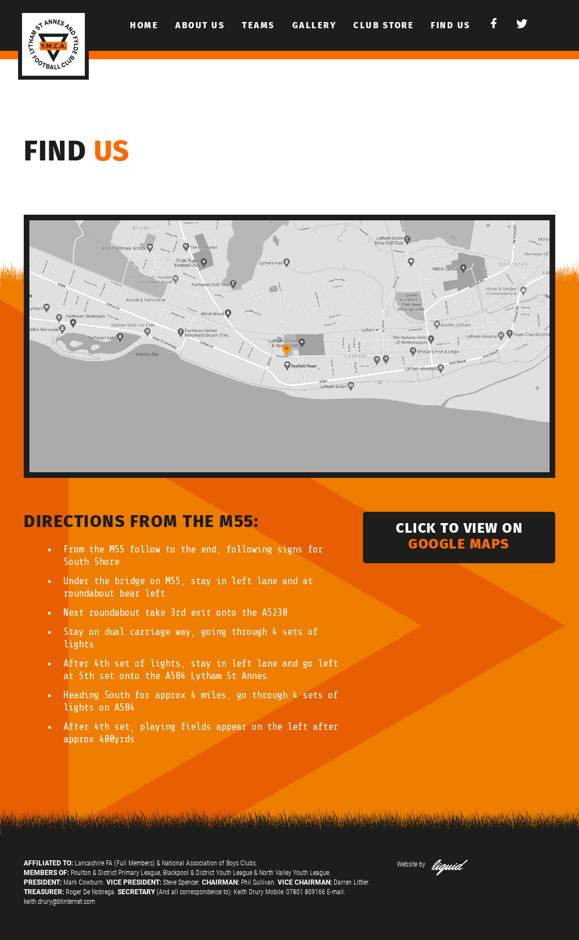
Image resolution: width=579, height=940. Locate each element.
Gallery (314, 25)
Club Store (383, 25)
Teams (258, 25)
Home (144, 25)
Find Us (451, 25)
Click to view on (459, 536)
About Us (200, 25)
